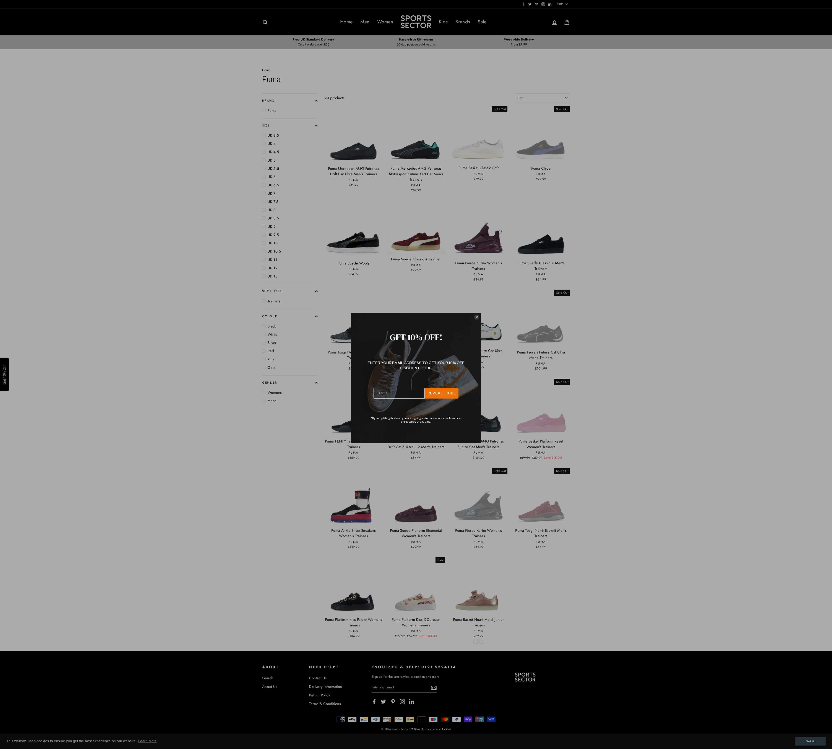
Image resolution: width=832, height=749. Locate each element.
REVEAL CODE (441, 393)
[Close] (476, 317)
